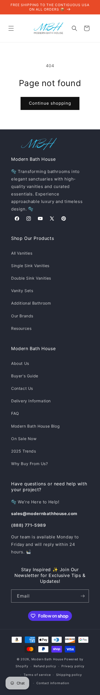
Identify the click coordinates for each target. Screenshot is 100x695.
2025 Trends (23, 451)
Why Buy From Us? (29, 463)
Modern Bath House (47, 659)
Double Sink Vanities (31, 278)
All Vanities (21, 253)
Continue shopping (50, 103)
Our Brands (22, 315)
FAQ (15, 413)
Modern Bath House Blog (35, 426)
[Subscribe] (82, 596)
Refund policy (45, 666)
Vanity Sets (22, 290)
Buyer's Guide (24, 375)
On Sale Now (24, 438)
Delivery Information (31, 400)
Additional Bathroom (31, 303)
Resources (21, 328)
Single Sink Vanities (30, 265)
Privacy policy (72, 666)
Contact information (52, 683)
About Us (20, 363)
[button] (11, 28)
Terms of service (37, 675)
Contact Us (22, 388)
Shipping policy (69, 675)
